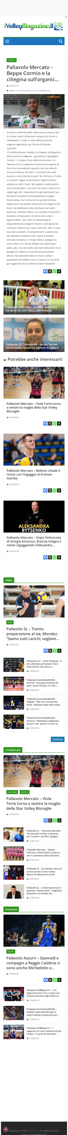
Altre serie (12, 792)
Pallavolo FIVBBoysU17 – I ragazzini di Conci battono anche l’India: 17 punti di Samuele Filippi (44, 1031)
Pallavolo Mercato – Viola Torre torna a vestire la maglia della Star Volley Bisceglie (34, 407)
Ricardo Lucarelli (30, 90)
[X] (50, 271)
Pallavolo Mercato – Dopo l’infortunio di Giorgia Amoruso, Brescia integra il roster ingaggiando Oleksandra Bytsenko (34, 543)
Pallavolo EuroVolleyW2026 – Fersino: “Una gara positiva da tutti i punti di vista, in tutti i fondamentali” (42, 683)
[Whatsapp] (54, 271)
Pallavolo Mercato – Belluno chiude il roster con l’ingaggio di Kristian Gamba (33, 474)
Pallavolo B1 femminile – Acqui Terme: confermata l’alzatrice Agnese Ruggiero (32, 346)
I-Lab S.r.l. (33, 1130)
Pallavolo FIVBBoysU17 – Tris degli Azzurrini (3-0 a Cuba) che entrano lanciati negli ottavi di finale (43, 993)
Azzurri (11, 951)
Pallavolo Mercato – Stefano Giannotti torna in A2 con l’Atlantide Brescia (31, 308)
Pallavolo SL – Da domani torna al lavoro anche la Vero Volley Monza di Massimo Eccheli (44, 871)
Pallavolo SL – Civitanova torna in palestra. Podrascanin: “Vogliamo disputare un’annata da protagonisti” (44, 890)
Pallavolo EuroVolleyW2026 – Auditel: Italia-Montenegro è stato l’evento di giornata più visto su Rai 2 (42, 1012)
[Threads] (59, 271)
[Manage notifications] (5, 1129)
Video (10, 622)
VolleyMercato (44, 90)
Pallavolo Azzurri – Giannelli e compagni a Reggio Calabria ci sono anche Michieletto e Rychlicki (33, 962)
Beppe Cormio (15, 90)
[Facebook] (45, 271)
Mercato (11, 60)
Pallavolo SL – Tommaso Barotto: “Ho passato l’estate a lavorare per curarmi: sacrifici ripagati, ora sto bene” (44, 833)
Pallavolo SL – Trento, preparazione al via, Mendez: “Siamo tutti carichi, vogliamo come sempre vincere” (32, 633)
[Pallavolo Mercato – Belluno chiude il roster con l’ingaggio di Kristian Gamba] (33, 436)
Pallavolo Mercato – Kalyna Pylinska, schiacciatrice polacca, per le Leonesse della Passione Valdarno (43, 852)
